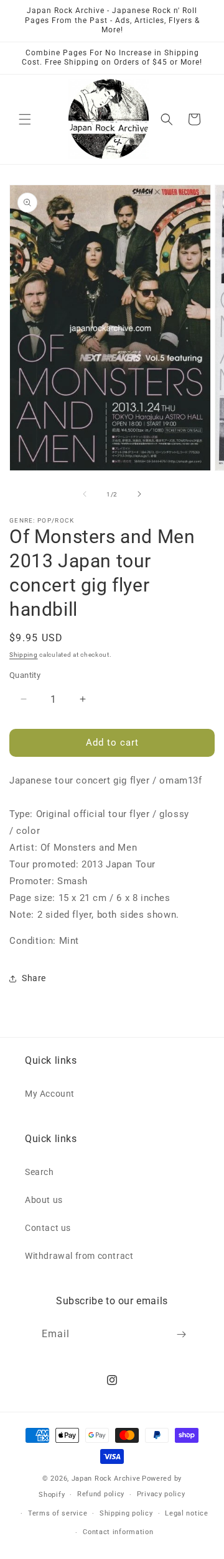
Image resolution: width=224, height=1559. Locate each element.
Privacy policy (161, 1494)
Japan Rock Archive (106, 1478)
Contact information (118, 1532)
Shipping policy (126, 1513)
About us (44, 1200)
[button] (25, 119)
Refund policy (100, 1494)
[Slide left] (84, 494)
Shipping (23, 654)
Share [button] (34, 978)
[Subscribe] (181, 1334)
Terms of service (57, 1513)
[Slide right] (139, 494)
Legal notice (186, 1513)
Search (39, 1172)
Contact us (48, 1228)
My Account (50, 1094)
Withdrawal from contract (79, 1256)
